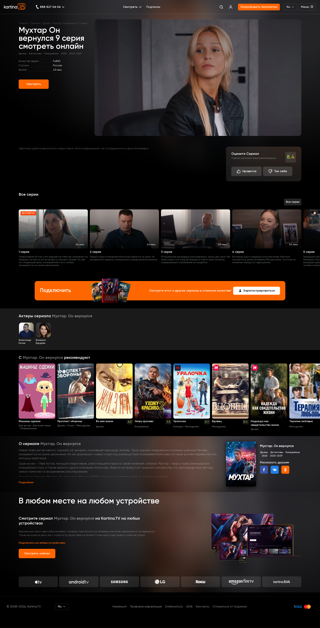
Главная (23, 23)
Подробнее (26, 482)
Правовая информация (146, 606)
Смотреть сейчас (37, 553)
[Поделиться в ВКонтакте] (275, 470)
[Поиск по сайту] (221, 7)
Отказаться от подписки (229, 606)
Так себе (280, 171)
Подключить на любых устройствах (42, 543)
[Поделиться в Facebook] (264, 470)
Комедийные (51, 53)
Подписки (153, 7)
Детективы (35, 53)
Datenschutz (174, 606)
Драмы (46, 23)
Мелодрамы (83, 425)
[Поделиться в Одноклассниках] (285, 470)
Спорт (71, 425)
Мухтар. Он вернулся (65, 23)
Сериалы (35, 23)
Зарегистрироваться (259, 290)
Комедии (178, 426)
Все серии (292, 202)
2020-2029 (75, 53)
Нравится (249, 171)
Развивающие (29, 428)
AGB (189, 606)
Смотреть (33, 84)
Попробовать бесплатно (258, 7)
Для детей (25, 425)
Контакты (202, 606)
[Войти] (230, 7)
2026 (64, 53)
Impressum (119, 606)
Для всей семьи (42, 425)
